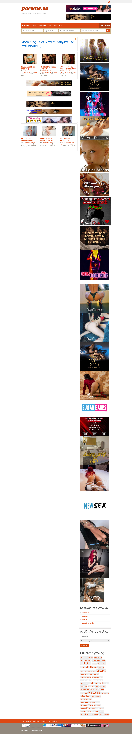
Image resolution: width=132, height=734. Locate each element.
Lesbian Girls (84, 686)
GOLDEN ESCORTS (97, 680)
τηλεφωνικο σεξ (104, 714)
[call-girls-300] (94, 156)
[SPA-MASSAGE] (94, 450)
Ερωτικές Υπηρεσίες (88, 623)
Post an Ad (105, 25)
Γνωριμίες (85, 616)
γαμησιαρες (97, 705)
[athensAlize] (94, 298)
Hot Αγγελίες (85, 612)
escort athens (89, 667)
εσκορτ (101, 711)
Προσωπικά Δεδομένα (52, 721)
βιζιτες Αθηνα (87, 705)
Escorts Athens (84, 674)
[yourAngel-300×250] (94, 103)
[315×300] (95, 211)
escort (102, 663)
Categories (42, 25)
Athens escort (98, 657)
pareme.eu (26, 25)
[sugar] (94, 408)
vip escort (94, 692)
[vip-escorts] (94, 77)
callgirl (35, 72)
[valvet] (94, 127)
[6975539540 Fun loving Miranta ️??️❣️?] (68, 59)
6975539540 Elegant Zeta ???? (48, 68)
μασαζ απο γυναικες (89, 714)
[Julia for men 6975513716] (68, 131)
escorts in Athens (86, 677)
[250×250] (92, 590)
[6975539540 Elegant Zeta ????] (49, 59)
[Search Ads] (108, 30)
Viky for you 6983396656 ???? (27, 139)
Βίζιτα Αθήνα (85, 696)
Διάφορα (84, 619)
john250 (55, 72)
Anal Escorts (83, 657)
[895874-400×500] (94, 563)
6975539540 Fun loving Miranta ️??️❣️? (68, 68)
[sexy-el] (94, 477)
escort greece (91, 671)
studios (84, 693)
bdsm (103, 660)
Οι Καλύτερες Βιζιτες (96, 696)
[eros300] (94, 264)
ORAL (97, 686)
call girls (86, 663)
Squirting (101, 689)
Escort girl (83, 671)
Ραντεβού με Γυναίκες (86, 699)
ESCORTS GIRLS (94, 674)
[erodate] (94, 237)
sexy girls (94, 689)
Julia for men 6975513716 (65, 139)
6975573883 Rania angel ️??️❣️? (28, 68)
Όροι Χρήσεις (58, 25)
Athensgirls (96, 660)
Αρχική (23, 35)
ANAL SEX (90, 657)
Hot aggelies (95, 683)
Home (34, 25)
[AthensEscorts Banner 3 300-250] (94, 184)
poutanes (102, 686)
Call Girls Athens (26, 70)
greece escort (84, 683)
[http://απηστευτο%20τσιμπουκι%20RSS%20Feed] (75, 39)
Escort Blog (101, 667)
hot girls (105, 683)
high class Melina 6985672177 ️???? (47, 139)
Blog (50, 25)
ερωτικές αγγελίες (89, 711)
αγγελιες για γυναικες (90, 702)
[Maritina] (94, 385)
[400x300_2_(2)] (94, 426)
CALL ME (94, 664)
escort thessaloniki (97, 677)
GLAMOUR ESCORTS (86, 680)
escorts (101, 670)
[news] (94, 505)
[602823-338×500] (94, 534)
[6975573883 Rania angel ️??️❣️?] (30, 59)
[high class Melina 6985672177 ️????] (49, 131)
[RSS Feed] (109, 2)
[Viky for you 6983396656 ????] (30, 131)
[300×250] (94, 50)
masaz (91, 686)
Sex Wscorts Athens (85, 689)
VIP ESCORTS (105, 693)
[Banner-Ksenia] (94, 327)
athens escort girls (86, 660)
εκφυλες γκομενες (97, 708)
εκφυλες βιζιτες (85, 708)
